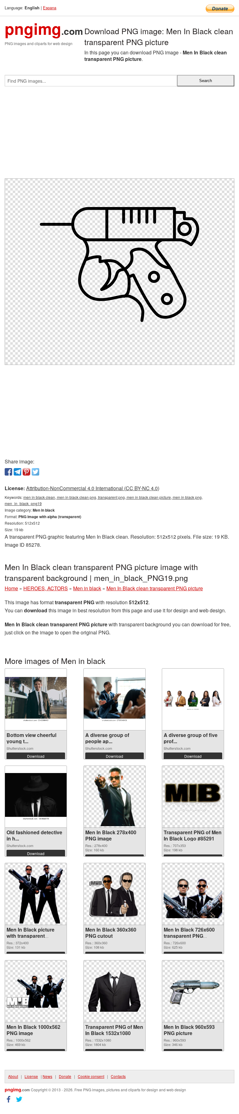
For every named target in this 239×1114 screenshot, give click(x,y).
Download (36, 756)
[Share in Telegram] (17, 472)
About (13, 1076)
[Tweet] (35, 472)
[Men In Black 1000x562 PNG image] (36, 991)
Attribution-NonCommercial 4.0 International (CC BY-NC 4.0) (92, 488)
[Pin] (26, 472)
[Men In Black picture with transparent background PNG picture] (35, 893)
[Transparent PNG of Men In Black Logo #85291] (193, 796)
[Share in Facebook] (8, 472)
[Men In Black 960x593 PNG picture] (193, 991)
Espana (49, 8)
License (31, 1076)
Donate (65, 1076)
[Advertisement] (119, 134)
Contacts (118, 1076)
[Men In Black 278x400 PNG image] (114, 796)
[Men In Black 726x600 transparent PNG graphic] (193, 894)
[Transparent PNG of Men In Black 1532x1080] (114, 991)
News (47, 1076)
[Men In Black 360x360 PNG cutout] (114, 894)
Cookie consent (91, 1076)
